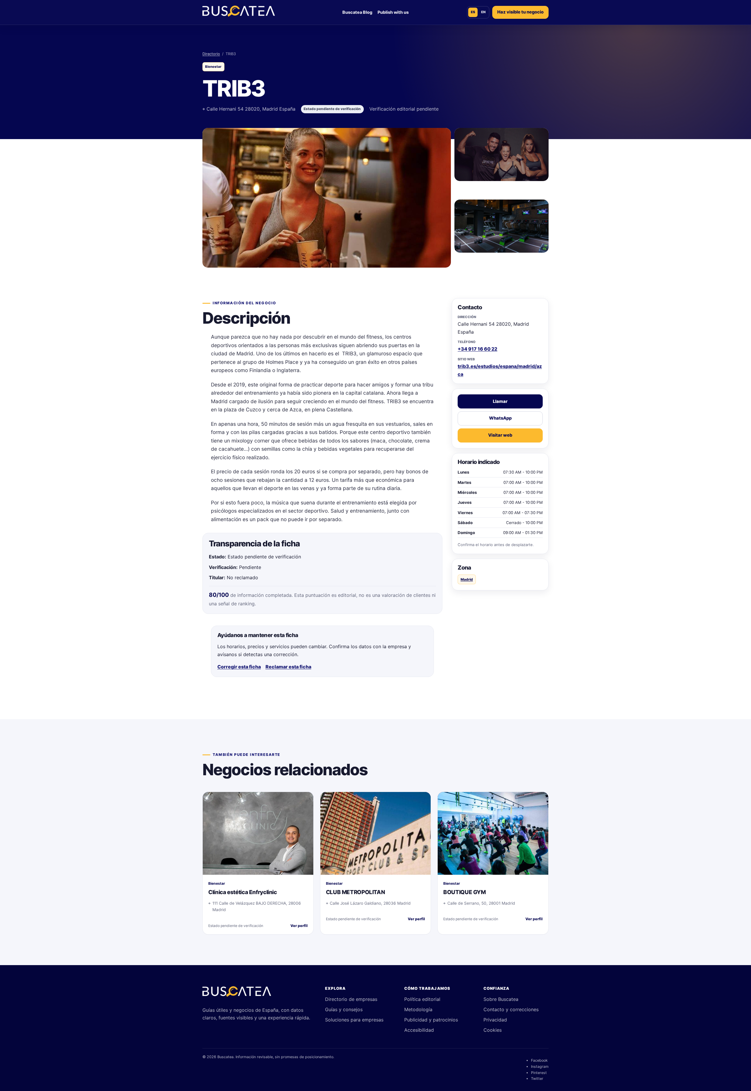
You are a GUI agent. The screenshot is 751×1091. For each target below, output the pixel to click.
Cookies (492, 1030)
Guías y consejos (344, 1009)
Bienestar (213, 67)
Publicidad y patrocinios (431, 1020)
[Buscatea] (236, 994)
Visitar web (500, 435)
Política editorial (422, 999)
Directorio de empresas (351, 999)
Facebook (539, 1060)
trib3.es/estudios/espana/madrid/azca (500, 370)
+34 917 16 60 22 (477, 349)
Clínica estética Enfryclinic (242, 892)
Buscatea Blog (357, 12)
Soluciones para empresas (354, 1020)
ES (473, 12)
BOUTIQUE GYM (464, 892)
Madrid (467, 579)
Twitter (537, 1078)
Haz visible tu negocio (520, 12)
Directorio (211, 54)
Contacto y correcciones (511, 1009)
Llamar (500, 401)
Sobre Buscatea (500, 999)
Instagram (540, 1066)
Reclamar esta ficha (288, 667)
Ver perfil (299, 925)
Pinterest (539, 1072)
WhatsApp (500, 418)
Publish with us (393, 12)
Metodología (418, 1009)
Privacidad (495, 1020)
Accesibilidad (419, 1030)
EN (483, 12)
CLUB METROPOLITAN (355, 892)
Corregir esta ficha (239, 667)
